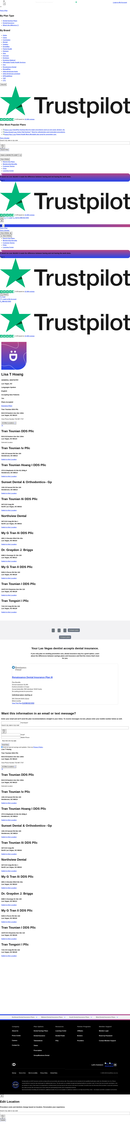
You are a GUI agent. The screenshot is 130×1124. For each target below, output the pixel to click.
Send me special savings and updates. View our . (23, 747)
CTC (4, 80)
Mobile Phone (25, 737)
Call (28, 703)
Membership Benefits (10, 164)
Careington (6, 40)
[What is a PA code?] (20, 155)
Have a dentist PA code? (9, 155)
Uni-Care (6, 55)
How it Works (5, 159)
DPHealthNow (7, 76)
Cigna (5, 37)
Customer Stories (9, 166)
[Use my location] (2, 146)
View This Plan (17, 703)
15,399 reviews (29, 119)
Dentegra (6, 58)
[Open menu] (0, 6)
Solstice (5, 44)
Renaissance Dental (9, 67)
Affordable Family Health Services (14, 62)
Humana (5, 51)
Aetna (5, 35)
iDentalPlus (7, 69)
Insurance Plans (6, 405)
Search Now (4, 149)
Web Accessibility (32, 1073)
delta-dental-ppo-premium (11, 73)
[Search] (2, 217)
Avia (4, 53)
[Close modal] (2, 1095)
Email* (23, 734)
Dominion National (9, 60)
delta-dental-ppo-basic (10, 71)
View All (3, 84)
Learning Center (8, 171)
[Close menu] (2, 220)
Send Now (5, 744)
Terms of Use (22, 1073)
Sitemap (14, 1073)
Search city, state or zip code (9, 140)
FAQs (5, 168)
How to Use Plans (9, 162)
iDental (5, 42)
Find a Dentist (4, 138)
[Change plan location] (4, 3)
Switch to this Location (9, 459)
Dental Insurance (8, 23)
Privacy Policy (38, 747)
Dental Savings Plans (10, 21)
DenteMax (6, 46)
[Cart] (5, 218)
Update (3, 1120)
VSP (4, 78)
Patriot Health (7, 49)
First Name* (24, 723)
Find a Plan (4, 10)
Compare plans (74, 630)
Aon (4, 64)
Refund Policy (53, 1073)
